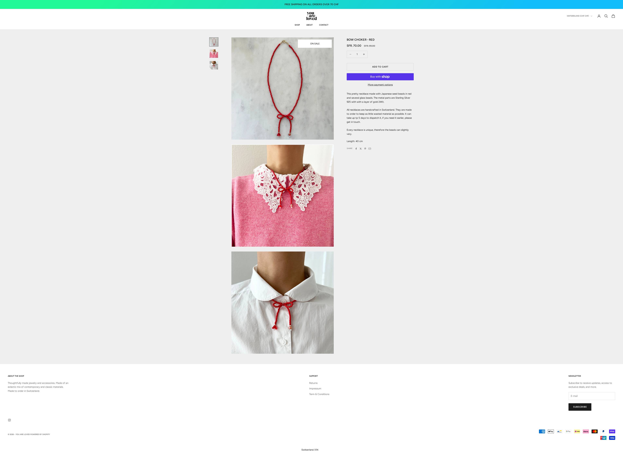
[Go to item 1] (213, 41)
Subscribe (580, 407)
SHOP (297, 25)
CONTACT (323, 25)
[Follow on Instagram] (9, 420)
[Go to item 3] (213, 65)
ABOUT (309, 25)
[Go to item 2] (213, 53)
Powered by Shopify (40, 434)
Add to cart (380, 66)
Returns (313, 383)
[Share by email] (369, 148)
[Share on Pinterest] (365, 148)
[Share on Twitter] (360, 148)
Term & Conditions (319, 394)
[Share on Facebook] (356, 148)
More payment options (380, 84)
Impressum (315, 388)
